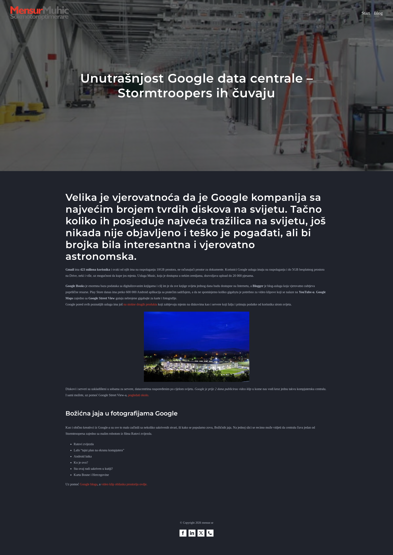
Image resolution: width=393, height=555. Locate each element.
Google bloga (88, 484)
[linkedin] (192, 533)
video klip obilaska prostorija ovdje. (124, 484)
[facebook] (183, 533)
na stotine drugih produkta (140, 304)
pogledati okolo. (138, 395)
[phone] (210, 533)
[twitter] (201, 533)
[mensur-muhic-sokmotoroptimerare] (39, 7)
